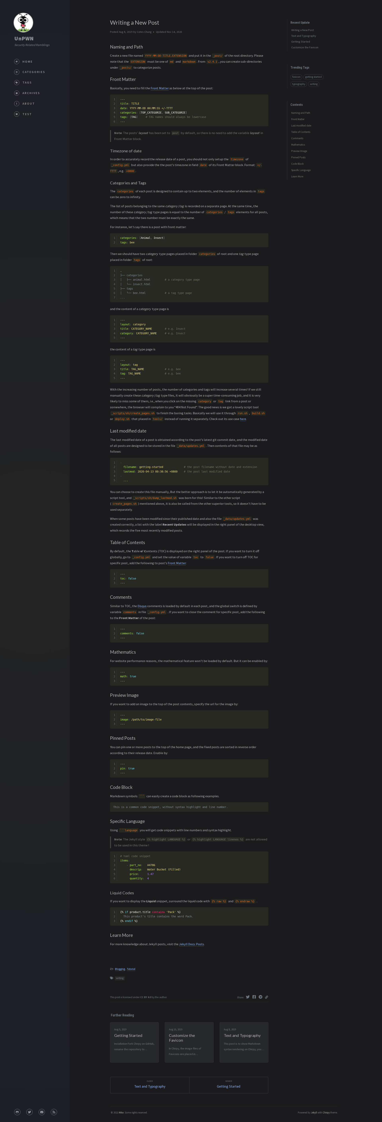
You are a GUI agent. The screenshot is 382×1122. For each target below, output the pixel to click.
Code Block (297, 163)
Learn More (297, 176)
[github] (17, 1112)
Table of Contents (300, 132)
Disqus (142, 606)
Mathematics (298, 144)
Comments (297, 138)
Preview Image (299, 151)
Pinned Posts (298, 157)
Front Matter (160, 88)
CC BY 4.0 (145, 997)
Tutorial (131, 969)
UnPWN (24, 38)
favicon (296, 77)
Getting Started (300, 41)
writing (120, 978)
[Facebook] (254, 997)
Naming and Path (300, 113)
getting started (313, 77)
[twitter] (29, 1112)
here (243, 419)
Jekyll (314, 1112)
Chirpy (326, 1112)
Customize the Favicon (304, 47)
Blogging (120, 969)
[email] (42, 1112)
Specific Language (301, 170)
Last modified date (301, 125)
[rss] (54, 1112)
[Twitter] (248, 997)
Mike (121, 1112)
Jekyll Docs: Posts (191, 944)
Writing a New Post (302, 30)
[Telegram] (261, 997)
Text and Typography (303, 36)
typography (298, 84)
